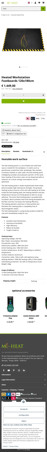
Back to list (6, 15)
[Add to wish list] (3, 134)
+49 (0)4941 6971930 (10, 365)
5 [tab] (27, 67)
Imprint (5, 446)
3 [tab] (23, 67)
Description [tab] (6, 151)
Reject (24, 421)
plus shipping (17, 89)
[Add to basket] (23, 101)
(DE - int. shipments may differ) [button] (26, 126)
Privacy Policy (13, 446)
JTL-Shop (27, 449)
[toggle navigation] (3, 2)
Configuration (24, 415)
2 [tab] (21, 67)
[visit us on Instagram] (19, 370)
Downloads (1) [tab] (27, 151)
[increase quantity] (43, 95)
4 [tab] (25, 67)
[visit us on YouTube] (9, 370)
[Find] (43, 8)
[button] (30, 2)
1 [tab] (19, 67)
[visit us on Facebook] (4, 370)
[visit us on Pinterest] (14, 370)
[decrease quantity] (4, 95)
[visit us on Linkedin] (24, 370)
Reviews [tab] (16, 151)
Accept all (24, 409)
